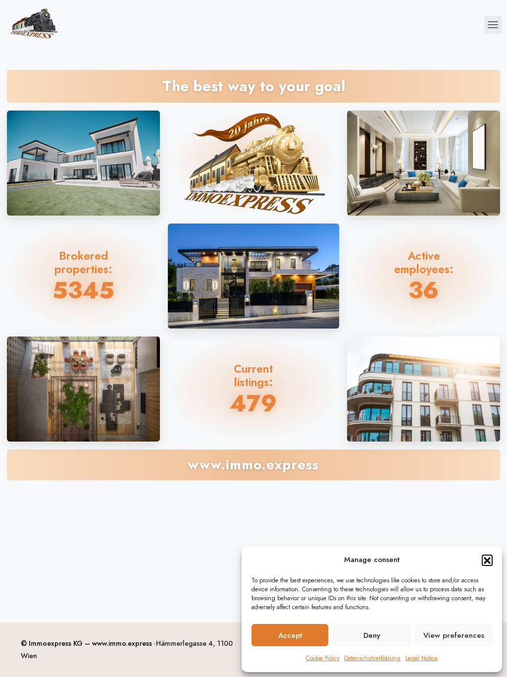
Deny (371, 635)
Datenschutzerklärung (372, 658)
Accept (290, 635)
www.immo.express (122, 643)
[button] (487, 560)
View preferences (453, 635)
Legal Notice (422, 658)
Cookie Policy (322, 658)
